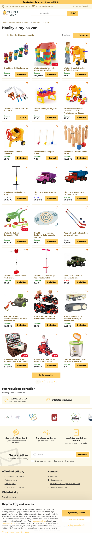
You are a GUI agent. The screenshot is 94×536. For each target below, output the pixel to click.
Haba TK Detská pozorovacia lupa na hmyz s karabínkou (16, 318)
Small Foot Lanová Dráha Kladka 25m (15, 277)
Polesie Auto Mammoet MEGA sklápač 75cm (44, 360)
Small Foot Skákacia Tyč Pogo (14, 193)
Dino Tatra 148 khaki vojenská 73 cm (73, 277)
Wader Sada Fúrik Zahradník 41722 (12, 234)
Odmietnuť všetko (76, 519)
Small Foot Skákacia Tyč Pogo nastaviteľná (44, 277)
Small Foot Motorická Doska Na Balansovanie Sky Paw (44, 235)
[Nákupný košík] (83, 13)
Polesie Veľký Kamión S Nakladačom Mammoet (44, 317)
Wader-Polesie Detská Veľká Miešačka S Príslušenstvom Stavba (74, 111)
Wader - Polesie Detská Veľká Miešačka (74, 69)
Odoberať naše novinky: (18, 459)
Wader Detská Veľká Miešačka (13, 153)
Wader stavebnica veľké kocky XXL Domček (45, 69)
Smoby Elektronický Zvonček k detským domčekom (73, 318)
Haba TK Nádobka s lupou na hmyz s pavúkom (75, 360)
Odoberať (82, 454)
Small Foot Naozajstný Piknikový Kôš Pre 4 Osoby (16, 360)
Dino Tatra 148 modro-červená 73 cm (74, 193)
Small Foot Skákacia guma (16, 68)
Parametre (83, 35)
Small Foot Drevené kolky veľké (75, 153)
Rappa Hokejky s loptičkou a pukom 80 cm (76, 234)
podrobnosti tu (39, 521)
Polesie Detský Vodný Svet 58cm (45, 110)
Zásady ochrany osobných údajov (16, 532)
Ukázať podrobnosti (76, 525)
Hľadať (73, 13)
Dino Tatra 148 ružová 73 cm (45, 193)
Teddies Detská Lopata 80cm (44, 153)
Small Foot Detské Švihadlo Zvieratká (16, 110)
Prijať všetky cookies (76, 513)
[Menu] (89, 13)
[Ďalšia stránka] (54, 382)
